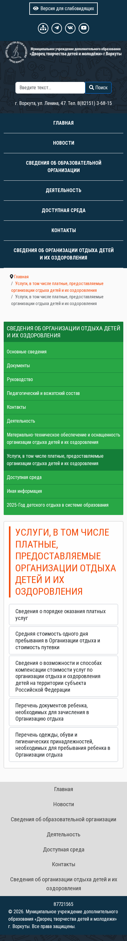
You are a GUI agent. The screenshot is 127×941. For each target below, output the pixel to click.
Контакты (63, 230)
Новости (63, 143)
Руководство (20, 379)
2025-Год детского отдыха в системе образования (58, 505)
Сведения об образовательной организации (63, 166)
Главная (63, 123)
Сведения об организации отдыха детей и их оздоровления (64, 254)
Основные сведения (27, 352)
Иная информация (24, 491)
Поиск (65, 78)
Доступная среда (64, 210)
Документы (18, 365)
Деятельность (63, 190)
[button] (63, 614)
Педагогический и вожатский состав (43, 393)
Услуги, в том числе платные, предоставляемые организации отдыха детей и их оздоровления (55, 459)
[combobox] (50, 88)
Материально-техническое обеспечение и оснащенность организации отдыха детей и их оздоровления (63, 438)
